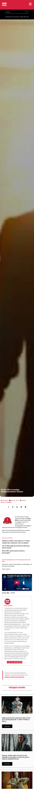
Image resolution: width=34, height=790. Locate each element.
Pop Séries (8, 606)
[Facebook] (21, 662)
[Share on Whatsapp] (25, 506)
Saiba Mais (7, 726)
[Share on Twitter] (12, 506)
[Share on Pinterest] (21, 506)
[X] (8, 662)
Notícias (23, 500)
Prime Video (13, 16)
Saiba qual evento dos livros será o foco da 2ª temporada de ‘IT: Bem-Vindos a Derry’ (16, 719)
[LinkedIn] (13, 662)
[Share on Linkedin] (17, 506)
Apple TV (18, 16)
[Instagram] (10, 662)
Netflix (21, 16)
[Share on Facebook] (8, 506)
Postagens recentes (17, 687)
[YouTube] (16, 662)
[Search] (26, 12)
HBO (24, 16)
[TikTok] (18, 662)
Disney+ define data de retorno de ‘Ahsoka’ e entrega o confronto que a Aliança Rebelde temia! (15, 757)
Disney (27, 16)
